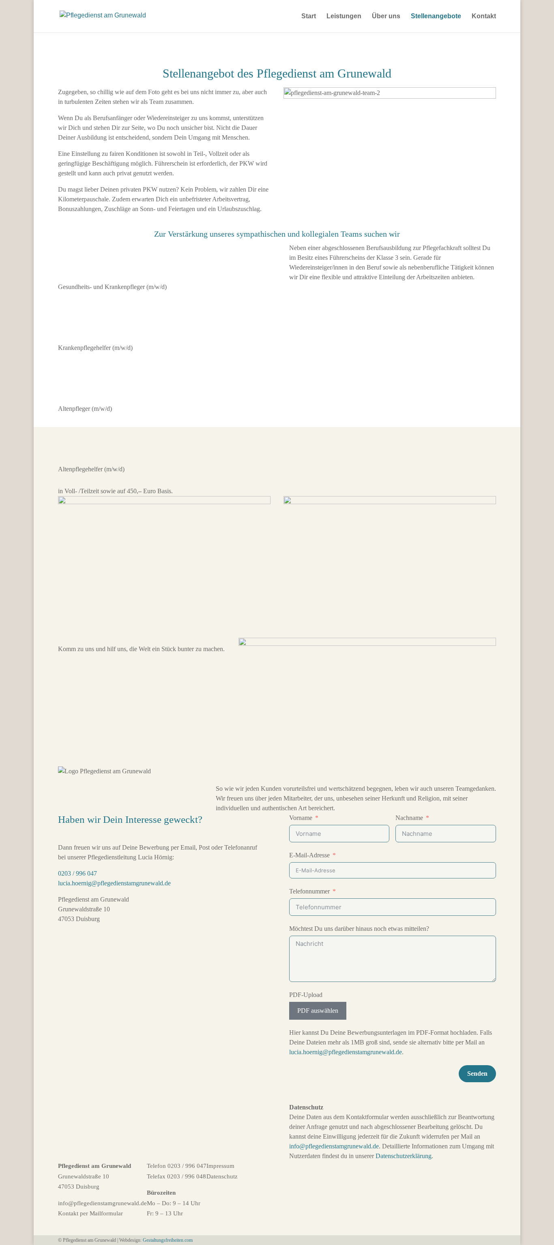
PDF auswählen (317, 1010)
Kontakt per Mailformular (90, 1213)
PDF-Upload (305, 994)
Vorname (300, 817)
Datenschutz (222, 1176)
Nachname (409, 817)
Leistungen (343, 16)
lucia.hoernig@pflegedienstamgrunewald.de (114, 883)
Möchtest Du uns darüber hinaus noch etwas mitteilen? (359, 928)
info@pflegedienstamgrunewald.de (334, 1146)
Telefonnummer (309, 891)
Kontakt (484, 16)
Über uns (386, 16)
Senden (477, 1073)
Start (308, 16)
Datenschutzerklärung (404, 1155)
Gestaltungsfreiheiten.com (168, 1240)
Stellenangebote (436, 16)
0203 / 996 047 (77, 873)
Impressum (220, 1166)
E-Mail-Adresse (309, 855)
